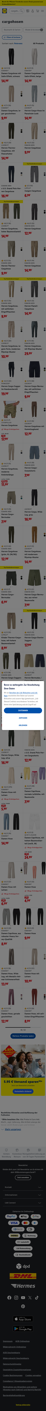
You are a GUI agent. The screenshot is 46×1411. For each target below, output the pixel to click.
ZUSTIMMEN (23, 710)
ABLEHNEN (23, 725)
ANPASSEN (23, 718)
